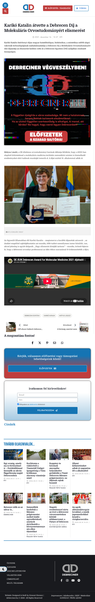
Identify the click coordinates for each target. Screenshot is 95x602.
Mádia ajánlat (76, 598)
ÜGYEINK (11, 563)
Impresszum (56, 596)
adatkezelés (33, 404)
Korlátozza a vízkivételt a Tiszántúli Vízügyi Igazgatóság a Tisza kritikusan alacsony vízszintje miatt (36, 470)
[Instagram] (67, 580)
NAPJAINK (11, 567)
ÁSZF (77, 596)
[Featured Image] (13, 454)
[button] (58, 8)
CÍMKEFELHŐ (13, 579)
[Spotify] (79, 580)
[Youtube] (73, 580)
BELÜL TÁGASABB (15, 583)
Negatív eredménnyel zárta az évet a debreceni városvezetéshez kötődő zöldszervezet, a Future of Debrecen (58, 514)
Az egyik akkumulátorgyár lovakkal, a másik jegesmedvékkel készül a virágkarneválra (80, 513)
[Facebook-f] (61, 580)
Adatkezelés (68, 596)
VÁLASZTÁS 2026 (14, 575)
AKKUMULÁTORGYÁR (16, 571)
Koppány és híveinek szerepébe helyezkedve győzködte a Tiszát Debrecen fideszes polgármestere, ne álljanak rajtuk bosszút (58, 473)
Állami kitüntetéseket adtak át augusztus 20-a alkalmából (81, 467)
